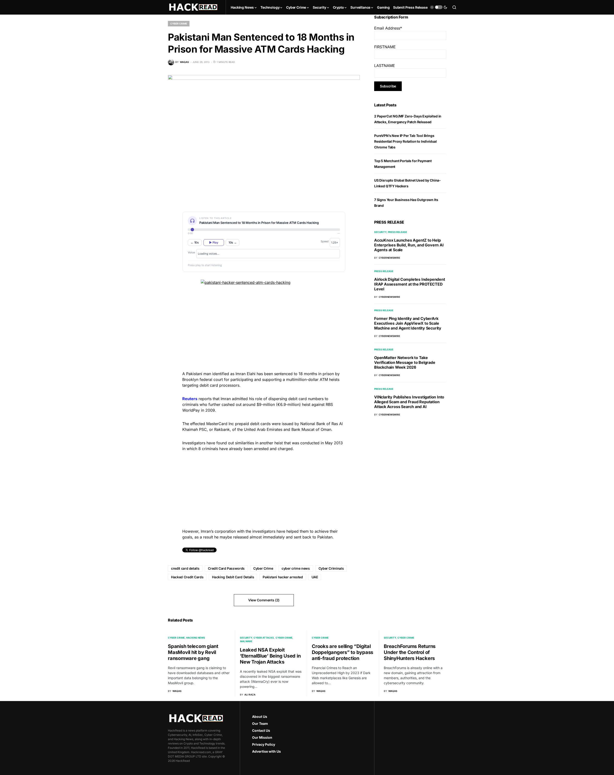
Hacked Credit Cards (187, 577)
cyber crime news (296, 568)
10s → (233, 242)
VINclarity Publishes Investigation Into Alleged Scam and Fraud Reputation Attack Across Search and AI (409, 401)
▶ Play (213, 242)
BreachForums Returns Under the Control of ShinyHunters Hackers (410, 652)
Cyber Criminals (331, 568)
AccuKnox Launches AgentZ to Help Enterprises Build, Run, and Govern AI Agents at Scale (409, 245)
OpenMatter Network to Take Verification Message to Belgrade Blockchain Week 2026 (404, 362)
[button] (438, 7)
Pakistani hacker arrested (283, 577)
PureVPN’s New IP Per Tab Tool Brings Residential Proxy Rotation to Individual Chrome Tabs (405, 141)
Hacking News (195, 637)
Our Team (260, 723)
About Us (259, 716)
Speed (325, 241)
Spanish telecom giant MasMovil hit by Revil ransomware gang (193, 652)
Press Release (397, 232)
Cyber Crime (178, 23)
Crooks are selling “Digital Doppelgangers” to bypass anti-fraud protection (342, 652)
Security (380, 232)
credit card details (185, 568)
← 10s (195, 242)
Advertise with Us (266, 751)
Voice (191, 252)
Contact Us (261, 730)
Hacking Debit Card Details (233, 577)
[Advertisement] (264, 489)
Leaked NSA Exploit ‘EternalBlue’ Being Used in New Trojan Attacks (270, 656)
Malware (246, 641)
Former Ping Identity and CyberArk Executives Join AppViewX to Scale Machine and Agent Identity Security (407, 323)
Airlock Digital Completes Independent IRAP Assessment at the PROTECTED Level (409, 284)
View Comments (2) (263, 600)
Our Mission (262, 737)
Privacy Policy (263, 744)
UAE (315, 577)
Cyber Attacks (264, 637)
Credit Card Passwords (226, 568)
